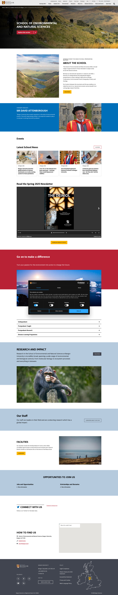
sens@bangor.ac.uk (23, 543)
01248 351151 (22, 541)
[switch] (51, 305)
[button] (59, 322)
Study (49, 3)
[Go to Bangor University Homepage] (8, 2)
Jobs (87, 1)
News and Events (99, 3)
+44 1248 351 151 (42, 571)
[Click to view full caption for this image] (99, 463)
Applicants (65, 1)
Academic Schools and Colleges (17, 7)
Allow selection (59, 311)
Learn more (21, 453)
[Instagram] (29, 578)
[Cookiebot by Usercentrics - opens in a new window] (79, 283)
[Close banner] (87, 283)
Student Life (56, 3)
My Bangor (82, 1)
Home (3, 7)
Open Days (76, 1)
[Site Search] (114, 4)
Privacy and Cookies (65, 580)
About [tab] (79, 287)
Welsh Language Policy (66, 583)
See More (97, 147)
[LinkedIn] (23, 583)
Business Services (89, 3)
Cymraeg (93, 1)
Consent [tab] (38, 287)
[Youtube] (18, 583)
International (65, 3)
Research (73, 3)
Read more (67, 91)
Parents (70, 1)
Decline (39, 311)
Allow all (79, 311)
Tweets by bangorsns (51, 505)
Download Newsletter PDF (59, 242)
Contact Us (41, 573)
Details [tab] (59, 287)
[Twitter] (18, 578)
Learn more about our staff (93, 420)
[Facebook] (23, 578)
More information (22, 487)
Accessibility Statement (66, 577)
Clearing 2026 (42, 3)
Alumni (59, 1)
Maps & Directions (45, 582)
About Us (80, 3)
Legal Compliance (64, 568)
